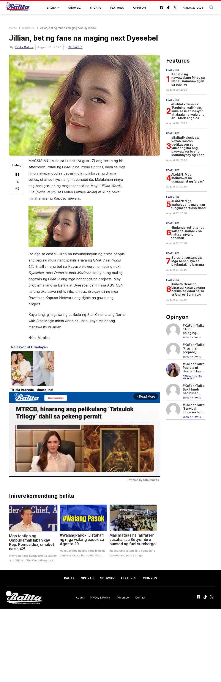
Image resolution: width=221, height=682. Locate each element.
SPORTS (95, 7)
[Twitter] (17, 182)
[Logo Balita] (18, 7)
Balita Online (24, 47)
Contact (140, 597)
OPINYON (139, 7)
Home (13, 28)
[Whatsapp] (17, 189)
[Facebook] (17, 174)
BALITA (51, 7)
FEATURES (117, 7)
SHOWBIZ (74, 7)
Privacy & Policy (100, 597)
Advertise (123, 597)
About (80, 597)
